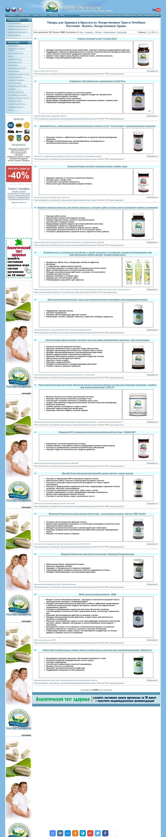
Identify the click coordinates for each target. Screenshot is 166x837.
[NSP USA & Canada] (19, 12)
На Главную (12, 15)
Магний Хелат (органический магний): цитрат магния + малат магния (97, 473)
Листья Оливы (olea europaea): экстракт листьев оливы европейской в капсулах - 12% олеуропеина (97, 340)
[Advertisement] (19, 223)
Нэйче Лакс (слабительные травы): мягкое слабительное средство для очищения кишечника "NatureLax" (97, 650)
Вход (62, 15)
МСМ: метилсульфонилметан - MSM (97, 594)
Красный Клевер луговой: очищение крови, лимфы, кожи (97, 166)
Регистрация (53, 15)
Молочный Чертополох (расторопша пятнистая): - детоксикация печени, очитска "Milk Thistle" (97, 514)
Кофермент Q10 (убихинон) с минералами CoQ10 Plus (97, 81)
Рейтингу (98, 32)
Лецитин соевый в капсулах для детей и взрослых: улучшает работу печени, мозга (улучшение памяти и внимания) (97, 207)
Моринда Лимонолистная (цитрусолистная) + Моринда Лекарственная (97, 554)
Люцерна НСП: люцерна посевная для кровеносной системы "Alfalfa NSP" (97, 432)
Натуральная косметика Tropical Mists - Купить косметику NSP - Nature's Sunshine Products (64, 292)
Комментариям (109, 32)
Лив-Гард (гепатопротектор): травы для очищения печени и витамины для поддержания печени (97, 300)
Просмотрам (122, 32)
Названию (89, 32)
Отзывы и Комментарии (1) (116, 424)
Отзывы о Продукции (40, 15)
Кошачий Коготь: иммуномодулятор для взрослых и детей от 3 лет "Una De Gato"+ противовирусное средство (97, 126)
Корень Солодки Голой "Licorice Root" (97, 39)
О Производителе (24, 15)
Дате (81, 32)
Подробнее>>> (152, 71)
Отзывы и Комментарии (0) (116, 73)
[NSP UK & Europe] (8, 12)
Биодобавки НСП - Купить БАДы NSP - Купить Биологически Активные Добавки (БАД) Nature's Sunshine (67, 73)
